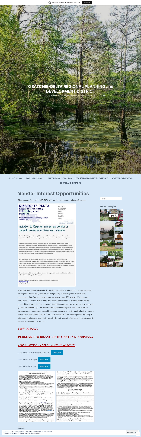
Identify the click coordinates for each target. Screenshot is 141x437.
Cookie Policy (36, 433)
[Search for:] (111, 198)
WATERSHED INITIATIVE (122, 178)
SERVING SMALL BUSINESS (60, 178)
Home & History (15, 178)
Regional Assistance (35, 178)
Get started (87, 2)
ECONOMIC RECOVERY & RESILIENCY (92, 178)
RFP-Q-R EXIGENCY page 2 (27, 366)
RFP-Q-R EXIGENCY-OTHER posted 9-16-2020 (34, 353)
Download (57, 353)
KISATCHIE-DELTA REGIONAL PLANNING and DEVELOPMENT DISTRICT (70, 89)
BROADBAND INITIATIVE (70, 183)
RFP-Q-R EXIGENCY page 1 (27, 360)
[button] (101, 211)
